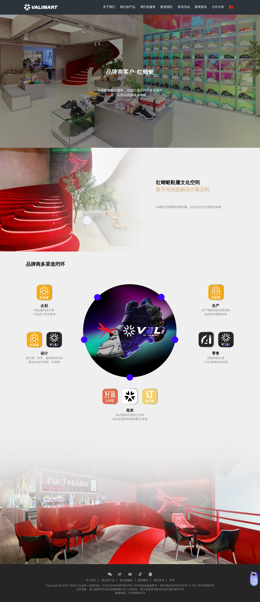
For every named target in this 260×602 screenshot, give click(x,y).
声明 (171, 580)
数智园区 (166, 7)
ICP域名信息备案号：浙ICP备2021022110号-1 (162, 585)
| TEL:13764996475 (202, 585)
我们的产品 (127, 7)
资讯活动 (184, 7)
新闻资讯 (201, 7)
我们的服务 (148, 7)
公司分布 (218, 7)
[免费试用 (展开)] (254, 579)
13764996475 (136, 593)
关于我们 (109, 7)
